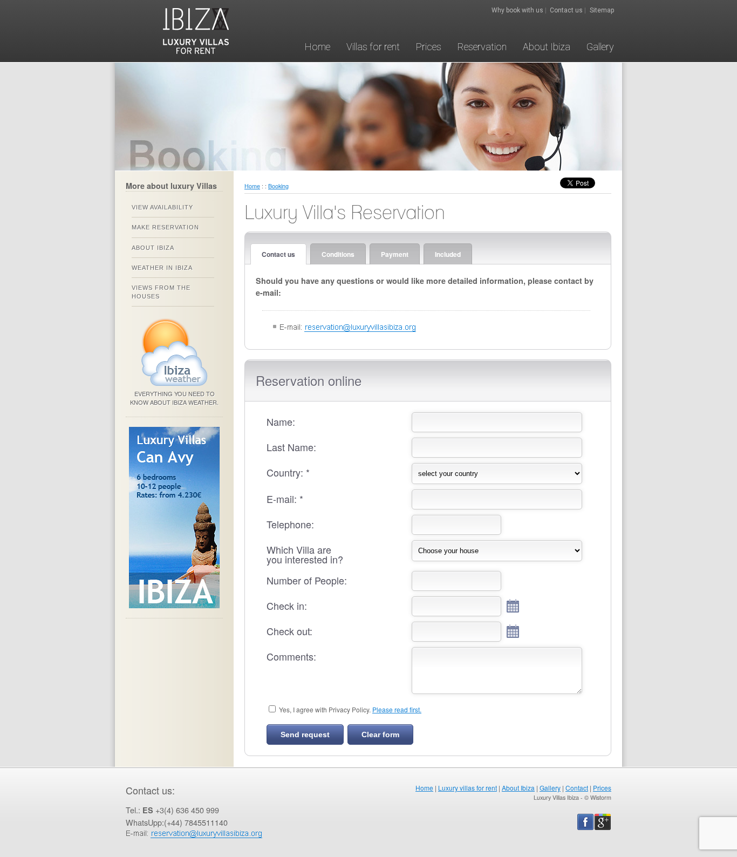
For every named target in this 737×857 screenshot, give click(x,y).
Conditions (338, 254)
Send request (305, 734)
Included (448, 254)
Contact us (566, 10)
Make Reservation (165, 227)
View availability (162, 207)
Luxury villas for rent (467, 787)
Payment (394, 254)
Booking (278, 186)
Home (317, 46)
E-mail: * (285, 498)
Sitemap (602, 10)
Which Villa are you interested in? (305, 554)
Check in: (287, 605)
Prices (428, 46)
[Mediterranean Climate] (174, 386)
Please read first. (396, 709)
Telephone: (290, 524)
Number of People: (307, 580)
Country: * (288, 472)
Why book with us (517, 10)
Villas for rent (373, 46)
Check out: (289, 630)
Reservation (482, 46)
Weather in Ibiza (162, 267)
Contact (576, 787)
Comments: (291, 656)
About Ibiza (546, 46)
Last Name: (291, 446)
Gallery (600, 46)
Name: (281, 421)
